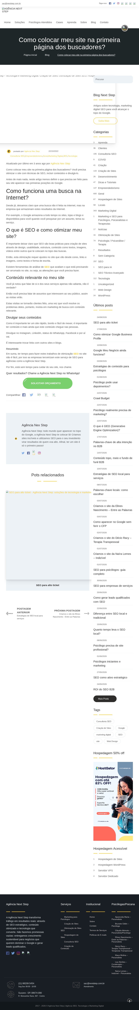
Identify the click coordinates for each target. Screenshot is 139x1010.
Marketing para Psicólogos (69, 918)
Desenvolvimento (108, 176)
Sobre (83, 22)
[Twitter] (23, 453)
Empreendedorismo (33, 156)
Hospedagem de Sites (110, 199)
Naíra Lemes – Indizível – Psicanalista (121, 972)
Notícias (103, 229)
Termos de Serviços (98, 930)
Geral (45, 156)
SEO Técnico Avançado (111, 273)
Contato (104, 22)
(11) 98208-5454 (26, 983)
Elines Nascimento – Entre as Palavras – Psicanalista (122, 939)
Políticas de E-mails (98, 935)
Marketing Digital (55, 156)
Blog (93, 22)
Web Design (105, 290)
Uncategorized (106, 284)
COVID (102, 159)
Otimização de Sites (109, 235)
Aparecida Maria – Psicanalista (121, 918)
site (97, 741)
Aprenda (71, 22)
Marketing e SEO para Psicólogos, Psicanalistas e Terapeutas (113, 220)
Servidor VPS (105, 870)
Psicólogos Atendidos (40, 22)
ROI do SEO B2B (103, 689)
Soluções (20, 22)
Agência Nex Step (32, 151)
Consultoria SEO (17, 156)
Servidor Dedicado (108, 876)
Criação (102, 165)
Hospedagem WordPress (112, 864)
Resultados (104, 250)
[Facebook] (29, 453)
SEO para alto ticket (105, 322)
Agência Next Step (56, 1006)
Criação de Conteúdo (67, 947)
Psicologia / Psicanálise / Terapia (111, 242)
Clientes (103, 148)
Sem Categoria (106, 255)
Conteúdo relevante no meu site (35, 277)
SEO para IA (105, 267)
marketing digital (103, 734)
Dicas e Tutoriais (107, 182)
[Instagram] (39, 453)
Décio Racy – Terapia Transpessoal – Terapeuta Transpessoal (122, 948)
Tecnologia (72, 156)
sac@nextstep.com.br (11, 3)
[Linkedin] (34, 453)
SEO (65, 156)
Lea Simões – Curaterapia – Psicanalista (119, 964)
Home (7, 22)
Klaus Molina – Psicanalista (120, 956)
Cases (59, 22)
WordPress (104, 295)
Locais (102, 205)
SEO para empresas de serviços (113, 585)
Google (121, 728)
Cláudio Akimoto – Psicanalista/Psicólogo (121, 931)
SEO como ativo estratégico (110, 677)
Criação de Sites (107, 171)
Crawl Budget (101, 398)
